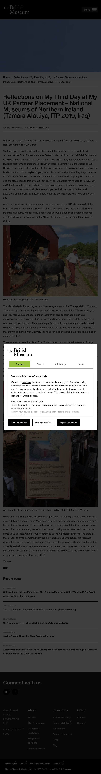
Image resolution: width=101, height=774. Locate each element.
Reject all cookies (68, 422)
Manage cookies (43, 422)
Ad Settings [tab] (60, 364)
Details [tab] (40, 364)
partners (26, 382)
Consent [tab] (20, 364)
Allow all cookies (19, 422)
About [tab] (81, 364)
